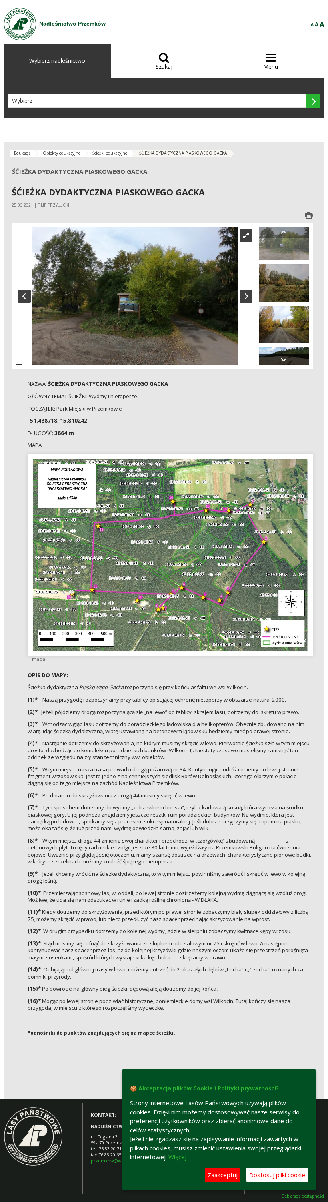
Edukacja (22, 153)
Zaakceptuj (223, 1175)
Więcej (177, 1157)
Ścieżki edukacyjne (109, 153)
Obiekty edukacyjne (61, 153)
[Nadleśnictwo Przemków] (20, 24)
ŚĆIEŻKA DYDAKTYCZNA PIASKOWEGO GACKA (183, 153)
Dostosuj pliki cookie (277, 1175)
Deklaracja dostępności (303, 1196)
